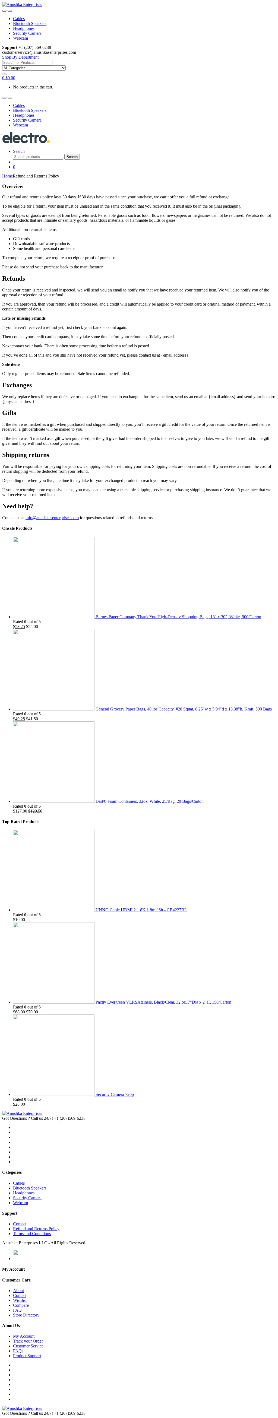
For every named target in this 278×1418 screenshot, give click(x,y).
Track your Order (28, 1341)
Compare (21, 1305)
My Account (23, 1336)
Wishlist (20, 1300)
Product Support (27, 1355)
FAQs (18, 1351)
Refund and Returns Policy (36, 1228)
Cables (19, 18)
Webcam (20, 38)
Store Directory (26, 1315)
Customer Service (28, 1346)
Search (19, 151)
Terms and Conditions (32, 1233)
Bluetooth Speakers (29, 23)
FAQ (17, 1310)
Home (7, 176)
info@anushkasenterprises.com (52, 517)
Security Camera (27, 33)
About (18, 1290)
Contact (19, 1224)
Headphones (23, 28)
